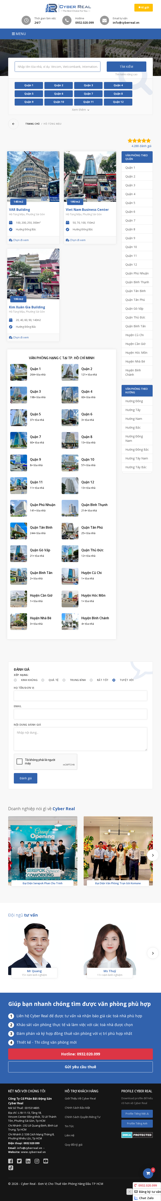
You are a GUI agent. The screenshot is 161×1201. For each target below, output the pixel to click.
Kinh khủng (29, 680)
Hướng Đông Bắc (137, 449)
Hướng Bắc (133, 427)
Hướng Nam (133, 419)
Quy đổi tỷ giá (73, 1144)
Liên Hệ (69, 1135)
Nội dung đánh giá (27, 724)
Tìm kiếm (126, 67)
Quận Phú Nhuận (137, 273)
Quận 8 (118, 93)
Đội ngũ (23, 915)
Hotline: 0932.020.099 (80, 1053)
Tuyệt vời (127, 680)
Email (17, 706)
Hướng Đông (134, 401)
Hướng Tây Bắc (136, 467)
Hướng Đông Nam (134, 438)
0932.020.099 (147, 1185)
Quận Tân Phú (135, 300)
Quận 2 (58, 85)
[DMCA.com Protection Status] (137, 1134)
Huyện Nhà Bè (135, 361)
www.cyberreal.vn (33, 1152)
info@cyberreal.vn (29, 1148)
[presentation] (153, 855)
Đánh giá (26, 778)
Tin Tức (69, 1126)
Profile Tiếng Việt (136, 1113)
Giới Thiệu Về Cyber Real (80, 1098)
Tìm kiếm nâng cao (126, 74)
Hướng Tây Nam (136, 458)
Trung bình (78, 680)
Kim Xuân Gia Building (27, 307)
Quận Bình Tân (135, 326)
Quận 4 (118, 85)
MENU (20, 33)
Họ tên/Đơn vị (24, 688)
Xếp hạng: (21, 675)
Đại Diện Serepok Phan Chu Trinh (42, 883)
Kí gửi (145, 7)
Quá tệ (54, 680)
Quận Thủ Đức (135, 317)
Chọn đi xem (20, 240)
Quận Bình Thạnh (137, 282)
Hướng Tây (132, 410)
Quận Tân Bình (135, 291)
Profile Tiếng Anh (137, 1123)
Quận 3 (88, 85)
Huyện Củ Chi (134, 335)
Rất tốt (103, 680)
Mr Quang (34, 971)
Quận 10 (58, 102)
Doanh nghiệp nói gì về (41, 808)
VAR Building (19, 209)
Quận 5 (28, 93)
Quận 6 (58, 93)
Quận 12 (118, 102)
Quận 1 (28, 85)
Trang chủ (32, 123)
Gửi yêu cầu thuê (80, 1066)
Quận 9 (28, 102)
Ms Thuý (110, 971)
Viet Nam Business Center (87, 209)
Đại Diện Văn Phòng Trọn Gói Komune (118, 883)
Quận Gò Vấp (134, 308)
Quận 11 (88, 102)
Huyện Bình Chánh (133, 372)
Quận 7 (88, 93)
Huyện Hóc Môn (136, 353)
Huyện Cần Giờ (135, 344)
